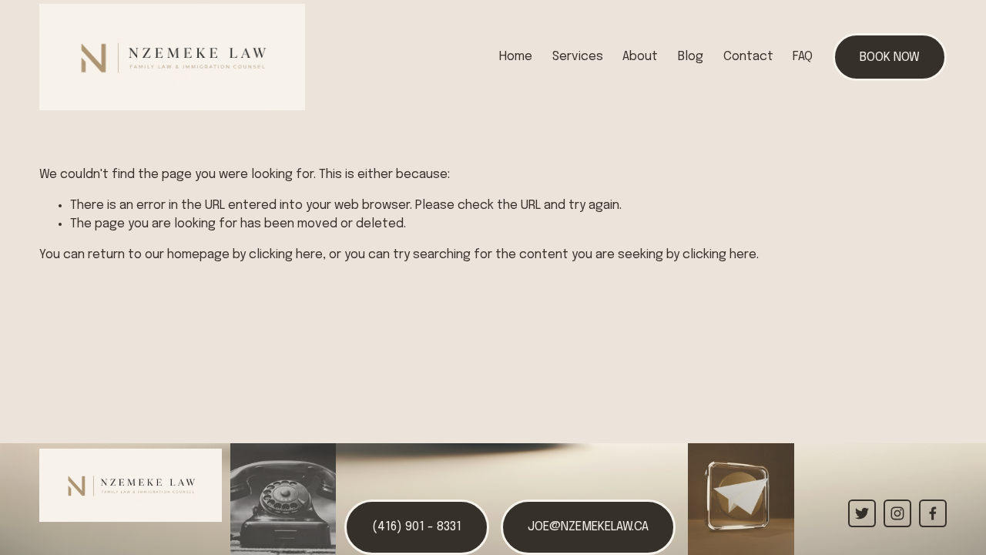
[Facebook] (933, 513)
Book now (890, 57)
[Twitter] (862, 513)
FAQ (803, 56)
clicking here (286, 254)
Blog (690, 56)
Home (515, 56)
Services (577, 56)
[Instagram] (897, 513)
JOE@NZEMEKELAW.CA (588, 526)
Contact (748, 56)
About (640, 56)
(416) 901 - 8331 (416, 526)
